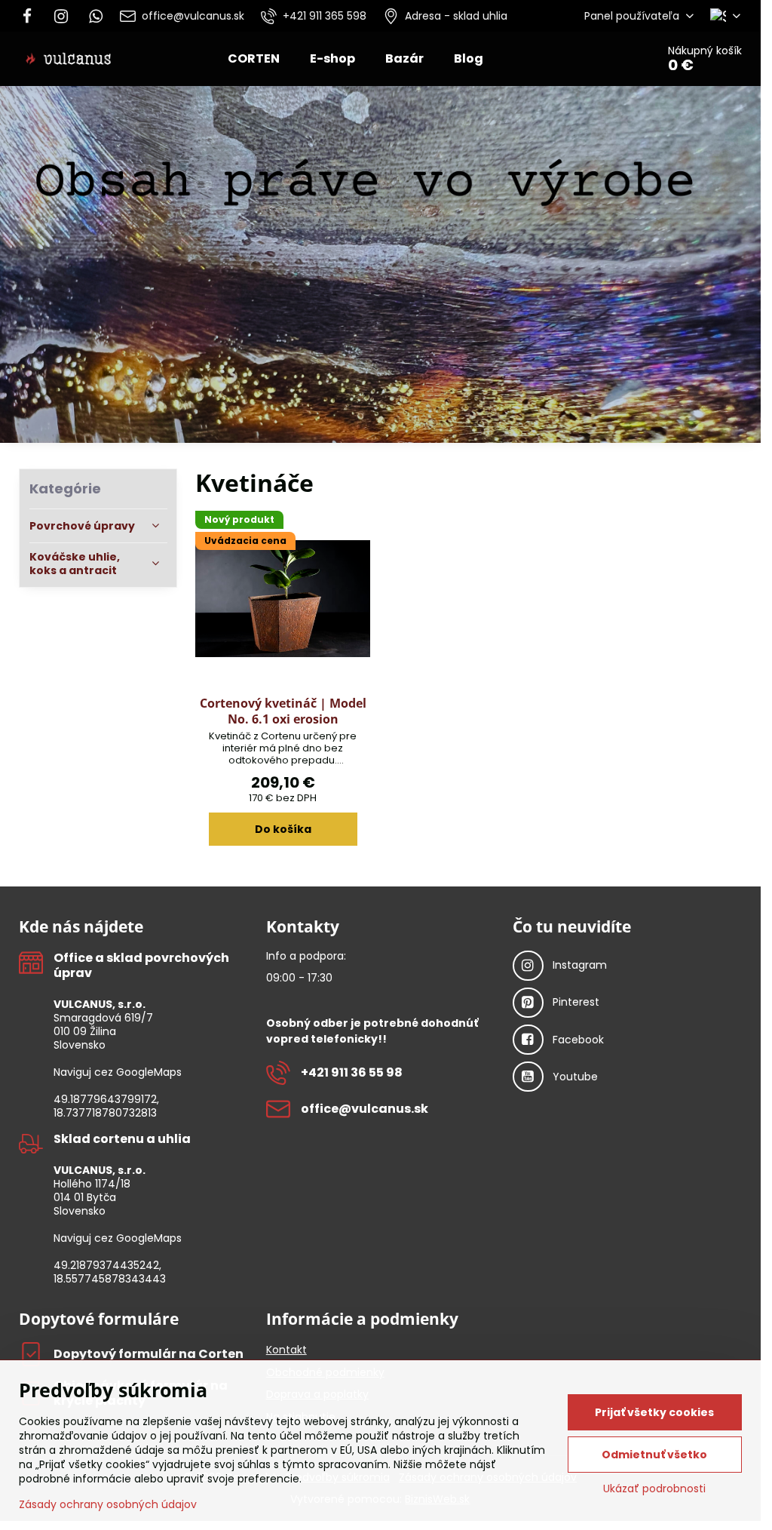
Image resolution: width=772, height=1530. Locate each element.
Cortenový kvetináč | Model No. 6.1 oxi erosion (283, 711)
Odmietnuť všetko (654, 1454)
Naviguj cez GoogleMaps (118, 1072)
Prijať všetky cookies (654, 1412)
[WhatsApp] (95, 16)
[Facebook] (31, 16)
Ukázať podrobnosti (654, 1489)
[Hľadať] (602, 59)
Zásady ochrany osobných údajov (108, 1504)
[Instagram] (61, 16)
